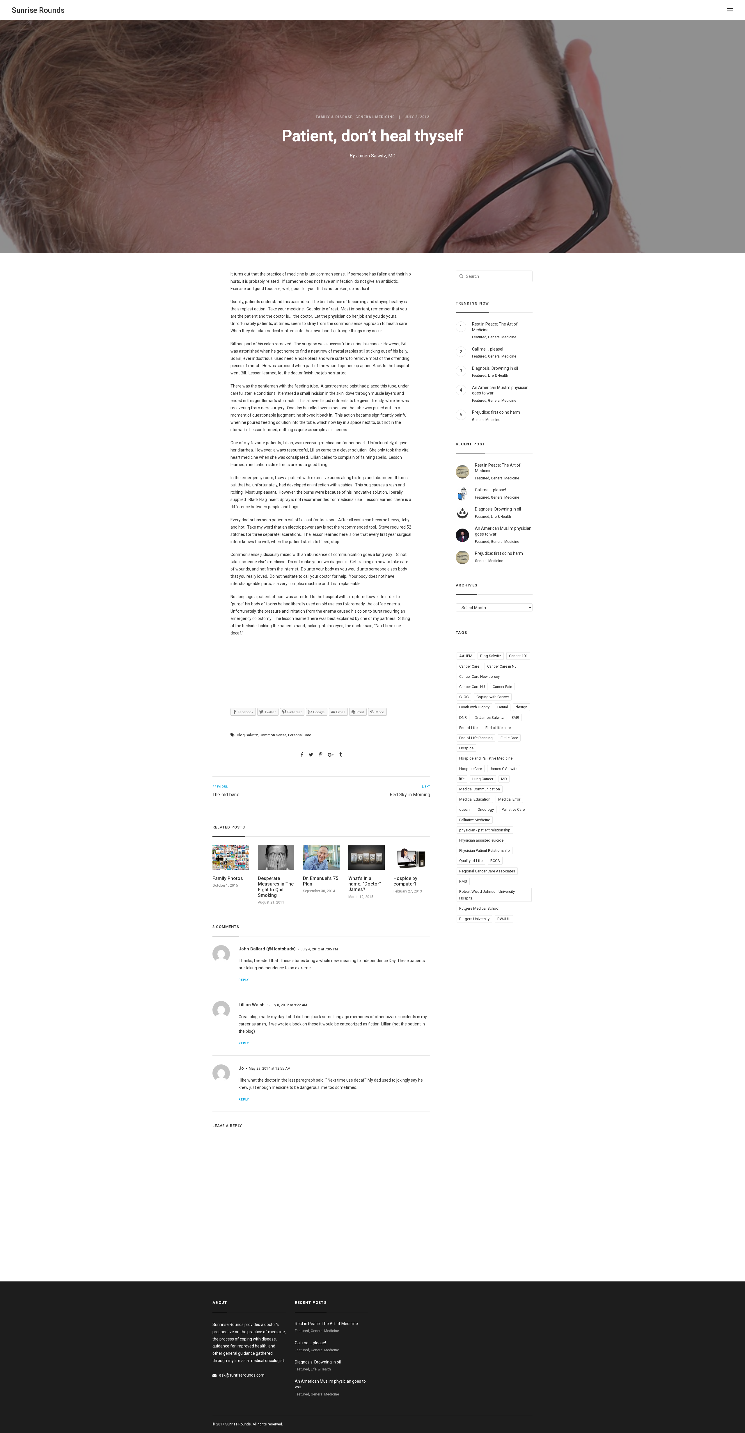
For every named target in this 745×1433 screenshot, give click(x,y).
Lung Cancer (482, 779)
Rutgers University (474, 919)
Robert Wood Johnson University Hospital (487, 894)
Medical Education (474, 799)
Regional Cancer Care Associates (487, 871)
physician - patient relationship (484, 830)
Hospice (466, 748)
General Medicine (375, 117)
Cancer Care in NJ (502, 666)
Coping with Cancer (492, 697)
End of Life (468, 728)
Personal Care (299, 735)
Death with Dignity (474, 707)
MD (504, 779)
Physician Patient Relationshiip (484, 850)
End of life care (498, 728)
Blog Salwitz (247, 735)
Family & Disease (334, 117)
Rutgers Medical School (479, 908)
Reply (244, 980)
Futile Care (509, 738)
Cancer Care (469, 666)
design (521, 707)
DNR (463, 717)
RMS (463, 881)
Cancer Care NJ (472, 687)
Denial (502, 707)
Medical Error (509, 799)
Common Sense (273, 735)
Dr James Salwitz (489, 717)
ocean (464, 809)
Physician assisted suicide (481, 840)
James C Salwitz (503, 769)
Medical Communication (479, 789)
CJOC (464, 697)
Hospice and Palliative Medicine (485, 758)
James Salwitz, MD (375, 156)
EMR (515, 717)
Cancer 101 (518, 656)
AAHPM (465, 656)
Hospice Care (470, 769)
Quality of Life (471, 860)
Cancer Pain (502, 687)
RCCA (495, 860)
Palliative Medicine (474, 820)
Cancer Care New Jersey (479, 676)
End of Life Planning (476, 738)
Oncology (486, 809)
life (461, 779)
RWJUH (503, 919)
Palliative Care (513, 809)
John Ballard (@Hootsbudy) (267, 949)
